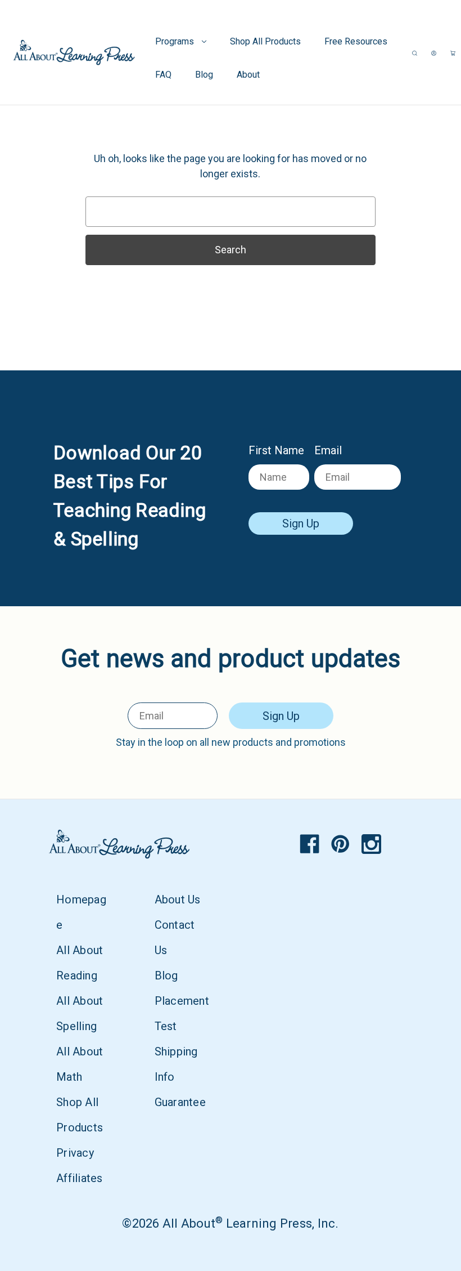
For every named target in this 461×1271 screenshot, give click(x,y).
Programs (174, 41)
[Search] (414, 52)
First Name (276, 450)
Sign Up (300, 523)
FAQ (163, 74)
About (248, 74)
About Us (178, 899)
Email (328, 450)
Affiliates (79, 1178)
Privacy (75, 1153)
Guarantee (180, 1102)
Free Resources (355, 41)
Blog (204, 74)
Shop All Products (265, 41)
